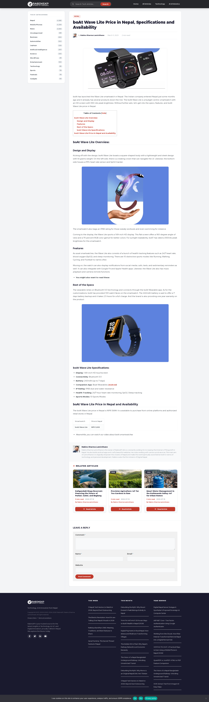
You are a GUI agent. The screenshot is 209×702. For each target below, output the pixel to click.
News (32, 29)
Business (33, 37)
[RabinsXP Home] (39, 4)
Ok (135, 698)
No (141, 698)
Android (112, 385)
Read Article (91, 509)
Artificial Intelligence (38, 50)
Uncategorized (36, 33)
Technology (160, 4)
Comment (80, 535)
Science (33, 54)
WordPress (34, 58)
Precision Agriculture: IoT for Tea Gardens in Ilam (125, 492)
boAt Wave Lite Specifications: (91, 130)
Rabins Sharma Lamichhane (92, 35)
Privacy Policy (32, 618)
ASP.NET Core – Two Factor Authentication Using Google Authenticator (164, 623)
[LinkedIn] (40, 636)
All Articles (146, 4)
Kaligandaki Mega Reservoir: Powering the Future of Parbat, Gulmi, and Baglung (89, 493)
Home (135, 4)
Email (130, 554)
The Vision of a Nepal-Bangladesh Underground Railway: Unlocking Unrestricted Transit (133, 660)
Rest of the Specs (85, 127)
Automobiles (35, 41)
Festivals (33, 75)
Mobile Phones (36, 25)
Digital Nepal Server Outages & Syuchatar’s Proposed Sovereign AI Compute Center (167, 610)
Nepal (32, 20)
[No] (206, 698)
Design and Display (85, 121)
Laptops (33, 45)
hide (104, 113)
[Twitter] (35, 636)
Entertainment (36, 62)
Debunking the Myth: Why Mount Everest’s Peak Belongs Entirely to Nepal (133, 610)
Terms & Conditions (44, 618)
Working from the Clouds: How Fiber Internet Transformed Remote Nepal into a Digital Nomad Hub (167, 637)
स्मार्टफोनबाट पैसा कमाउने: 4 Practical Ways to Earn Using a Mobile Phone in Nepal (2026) (167, 650)
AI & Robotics (174, 4)
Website (79, 565)
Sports (32, 70)
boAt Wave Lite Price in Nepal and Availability (95, 133)
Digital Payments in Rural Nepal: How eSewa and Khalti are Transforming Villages (134, 634)
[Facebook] (29, 636)
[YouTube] (45, 636)
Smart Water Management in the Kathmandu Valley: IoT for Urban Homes (160, 493)
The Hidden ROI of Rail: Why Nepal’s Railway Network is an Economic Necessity (134, 647)
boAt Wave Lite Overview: (86, 118)
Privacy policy (151, 698)
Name (78, 554)
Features (81, 124)
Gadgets (33, 79)
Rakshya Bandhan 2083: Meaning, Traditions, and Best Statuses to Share (101, 631)
